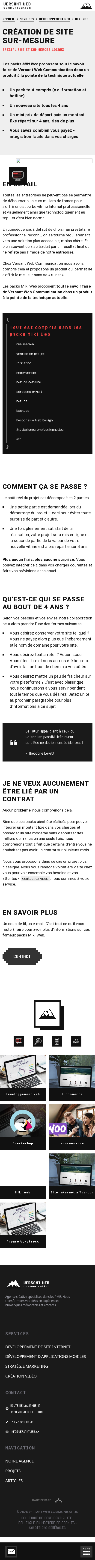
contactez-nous (35, 878)
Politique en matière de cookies (46, 1523)
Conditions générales (47, 1528)
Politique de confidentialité (46, 1518)
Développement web (54, 19)
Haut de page (41, 1500)
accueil (9, 19)
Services (27, 19)
